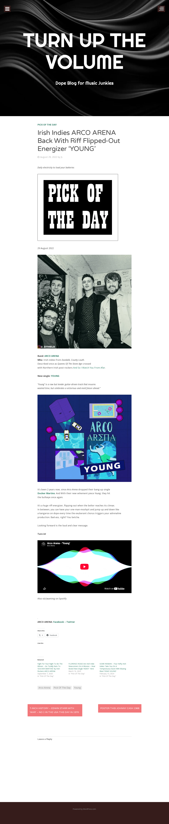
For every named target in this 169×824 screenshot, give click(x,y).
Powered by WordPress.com (84, 809)
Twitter (70, 621)
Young (77, 687)
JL (62, 156)
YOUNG (55, 375)
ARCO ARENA (51, 355)
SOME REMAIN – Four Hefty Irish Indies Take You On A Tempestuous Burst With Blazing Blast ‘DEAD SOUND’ (113, 667)
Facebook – (59, 621)
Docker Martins (46, 493)
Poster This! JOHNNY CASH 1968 (119, 708)
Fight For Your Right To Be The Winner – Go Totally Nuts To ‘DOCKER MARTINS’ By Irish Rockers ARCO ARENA (49, 667)
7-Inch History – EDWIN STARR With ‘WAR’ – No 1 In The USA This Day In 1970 (54, 710)
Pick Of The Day (47, 124)
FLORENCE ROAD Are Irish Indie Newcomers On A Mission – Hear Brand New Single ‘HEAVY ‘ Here (82, 666)
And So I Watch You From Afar (89, 367)
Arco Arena (44, 687)
